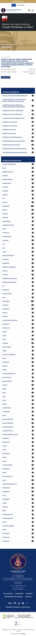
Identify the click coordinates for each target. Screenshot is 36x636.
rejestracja (5, 438)
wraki (4, 510)
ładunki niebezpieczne (9, 282)
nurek (4, 339)
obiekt (4, 350)
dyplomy (5, 213)
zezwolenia (5, 533)
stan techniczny (7, 476)
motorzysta (6, 328)
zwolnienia (5, 541)
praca (4, 415)
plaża (4, 400)
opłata (4, 369)
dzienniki (5, 217)
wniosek (5, 506)
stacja (4, 472)
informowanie (6, 236)
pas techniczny (7, 381)
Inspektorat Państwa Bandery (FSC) (13, 118)
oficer (4, 358)
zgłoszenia (5, 537)
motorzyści (5, 324)
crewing (5, 194)
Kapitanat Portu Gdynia (9, 125)
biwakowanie (6, 183)
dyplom (4, 210)
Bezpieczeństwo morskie (13, 596)
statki (4, 480)
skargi (4, 461)
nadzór (4, 331)
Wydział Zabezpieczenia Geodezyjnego (14, 152)
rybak (4, 449)
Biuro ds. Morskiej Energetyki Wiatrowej (14, 95)
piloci (4, 392)
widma (4, 503)
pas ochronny (6, 377)
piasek (4, 388)
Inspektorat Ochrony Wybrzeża (12, 114)
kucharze (5, 274)
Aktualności (8, 593)
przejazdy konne (7, 430)
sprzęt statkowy (7, 465)
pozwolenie (6, 411)
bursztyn (5, 187)
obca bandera (6, 347)
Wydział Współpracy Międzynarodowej (14, 148)
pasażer (4, 385)
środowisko (6, 468)
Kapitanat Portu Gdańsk (9, 122)
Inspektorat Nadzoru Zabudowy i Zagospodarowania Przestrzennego (13, 105)
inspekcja (5, 240)
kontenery (5, 259)
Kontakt (28, 596)
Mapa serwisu (26, 607)
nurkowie (5, 343)
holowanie (5, 232)
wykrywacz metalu (8, 526)
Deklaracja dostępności (13, 607)
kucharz (4, 270)
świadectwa (6, 487)
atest (4, 168)
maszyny (5, 316)
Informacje (19, 593)
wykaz (4, 522)
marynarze (5, 309)
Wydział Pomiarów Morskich (11, 144)
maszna (4, 312)
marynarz (5, 305)
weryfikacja (6, 499)
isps (3, 248)
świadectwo (6, 491)
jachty (4, 251)
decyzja (4, 202)
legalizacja (5, 289)
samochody (6, 453)
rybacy (4, 446)
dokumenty (6, 206)
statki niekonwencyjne (9, 484)
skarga (4, 457)
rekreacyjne (6, 442)
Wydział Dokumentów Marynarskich (13, 141)
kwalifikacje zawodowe (9, 278)
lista (3, 297)
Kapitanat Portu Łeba (9, 129)
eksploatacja (6, 221)
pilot (3, 396)
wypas (4, 529)
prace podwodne (7, 423)
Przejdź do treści (18, 1)
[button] (10, 603)
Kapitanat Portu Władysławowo (12, 137)
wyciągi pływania (7, 518)
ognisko (5, 366)
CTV (3, 198)
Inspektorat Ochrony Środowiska (12, 110)
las (3, 286)
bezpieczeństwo (7, 179)
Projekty (29, 593)
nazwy (4, 335)
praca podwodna (7, 419)
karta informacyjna (8, 255)
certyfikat (5, 191)
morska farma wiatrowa (9, 320)
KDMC (23, 634)
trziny (4, 495)
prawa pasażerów (7, 427)
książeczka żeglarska (8, 267)
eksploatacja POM (8, 225)
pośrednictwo (6, 407)
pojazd (4, 404)
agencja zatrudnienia (9, 164)
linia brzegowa (7, 293)
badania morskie (7, 171)
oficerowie (5, 362)
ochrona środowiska (8, 354)
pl (26, 603)
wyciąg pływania (7, 514)
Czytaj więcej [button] (5, 77)
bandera (5, 175)
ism (3, 244)
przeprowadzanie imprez (10, 434)
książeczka (5, 263)
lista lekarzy (6, 301)
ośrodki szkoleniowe (8, 373)
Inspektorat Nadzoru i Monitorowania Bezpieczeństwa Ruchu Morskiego (14, 100)
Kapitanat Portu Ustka (9, 133)
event (4, 229)
